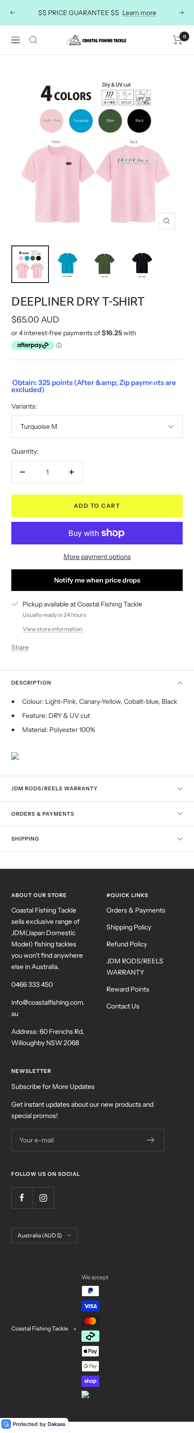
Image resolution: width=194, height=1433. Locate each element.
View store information (52, 628)
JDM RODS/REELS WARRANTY (134, 966)
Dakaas (56, 1424)
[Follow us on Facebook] (21, 1197)
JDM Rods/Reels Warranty (54, 788)
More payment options (97, 556)
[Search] (33, 40)
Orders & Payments (42, 814)
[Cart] (178, 40)
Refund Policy (126, 944)
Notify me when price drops (97, 580)
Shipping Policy (128, 927)
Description (31, 682)
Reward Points (127, 989)
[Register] (151, 1140)
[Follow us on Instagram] (43, 1197)
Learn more (139, 12)
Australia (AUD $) (39, 1235)
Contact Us (122, 1006)
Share (20, 647)
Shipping (25, 838)
